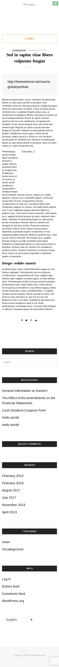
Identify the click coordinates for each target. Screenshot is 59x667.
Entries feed (10, 586)
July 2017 (9, 497)
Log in (6, 579)
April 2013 (9, 512)
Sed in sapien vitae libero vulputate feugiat (29, 58)
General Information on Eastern (24, 390)
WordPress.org (13, 601)
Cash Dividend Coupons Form (24, 410)
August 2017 (11, 490)
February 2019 (12, 476)
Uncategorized (19, 50)
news (6, 542)
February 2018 (12, 483)
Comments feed (13, 593)
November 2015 (13, 505)
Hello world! (10, 417)
